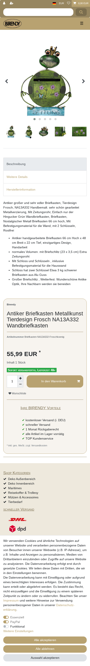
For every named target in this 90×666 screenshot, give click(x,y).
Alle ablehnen (45, 648)
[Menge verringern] (20, 384)
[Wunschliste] (69, 3)
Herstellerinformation (21, 189)
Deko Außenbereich (21, 479)
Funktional (17, 626)
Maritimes (15, 488)
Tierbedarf (15, 502)
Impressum (11, 600)
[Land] (54, 3)
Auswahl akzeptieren (45, 657)
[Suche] (81, 12)
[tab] (45, 164)
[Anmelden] (5, 3)
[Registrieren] (12, 3)
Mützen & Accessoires (23, 497)
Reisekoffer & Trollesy (23, 492)
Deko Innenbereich (21, 483)
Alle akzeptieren (45, 640)
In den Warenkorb (53, 381)
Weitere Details (17, 177)
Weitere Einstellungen (18, 631)
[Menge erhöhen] (20, 378)
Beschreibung (16, 164)
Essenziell (17, 617)
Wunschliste (18, 393)
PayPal (15, 622)
